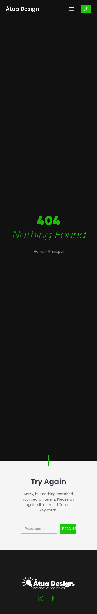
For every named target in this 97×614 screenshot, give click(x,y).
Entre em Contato (86, 9)
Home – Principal (49, 251)
